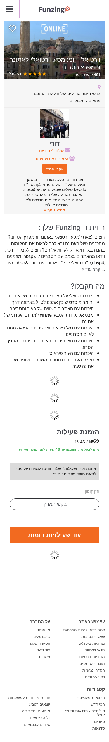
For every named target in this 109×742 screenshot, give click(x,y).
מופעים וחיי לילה (36, 711)
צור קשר (43, 650)
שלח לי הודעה (52, 150)
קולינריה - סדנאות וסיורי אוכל (85, 713)
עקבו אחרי (54, 169)
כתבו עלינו (41, 636)
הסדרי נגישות (93, 670)
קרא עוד (92, 269)
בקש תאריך (54, 504)
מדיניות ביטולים (91, 643)
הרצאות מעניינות (91, 697)
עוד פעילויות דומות (54, 534)
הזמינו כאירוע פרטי (52, 158)
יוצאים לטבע (39, 704)
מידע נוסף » (54, 209)
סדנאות (98, 728)
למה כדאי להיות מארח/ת (84, 630)
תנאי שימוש (95, 650)
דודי (54, 142)
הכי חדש (98, 704)
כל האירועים (40, 717)
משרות (44, 657)
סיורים (99, 721)
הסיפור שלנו (40, 643)
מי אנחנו (43, 630)
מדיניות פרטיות (92, 657)
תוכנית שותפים (92, 663)
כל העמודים (95, 677)
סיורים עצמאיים (37, 724)
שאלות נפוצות (93, 636)
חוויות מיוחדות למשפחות (29, 697)
